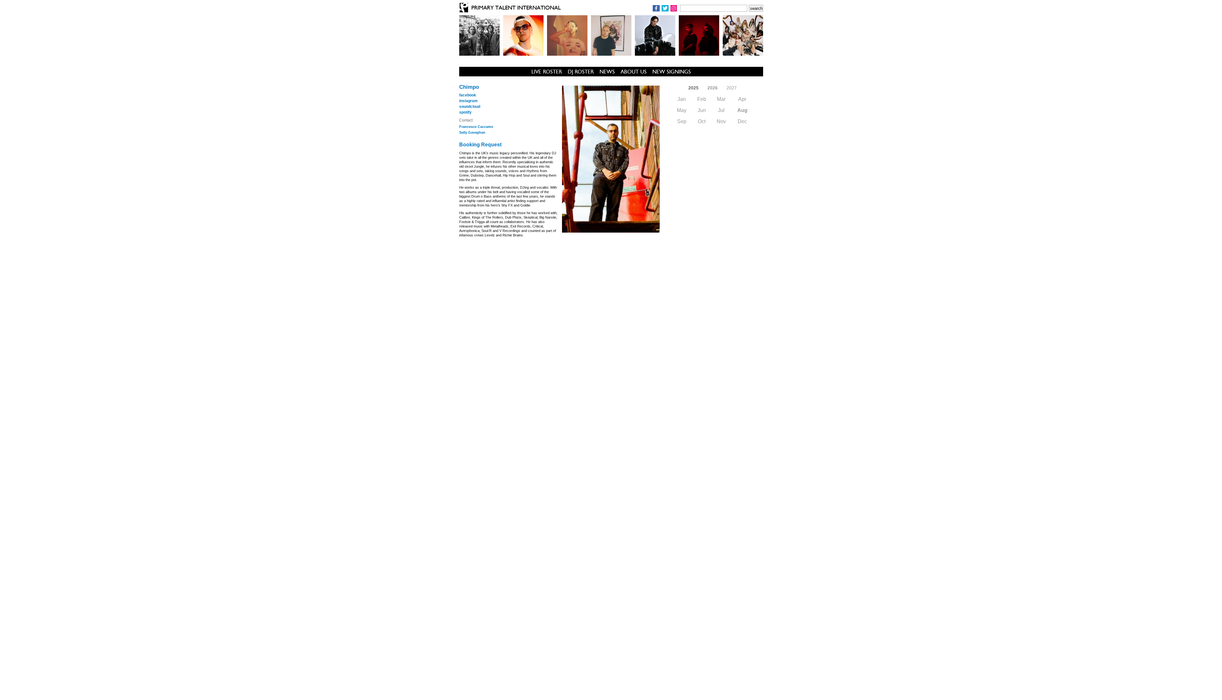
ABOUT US (634, 71)
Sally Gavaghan (472, 132)
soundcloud (469, 106)
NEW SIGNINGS (671, 71)
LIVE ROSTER (546, 71)
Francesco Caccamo (476, 127)
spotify (465, 112)
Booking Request (480, 144)
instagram (468, 101)
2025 (693, 87)
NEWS (607, 71)
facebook (467, 95)
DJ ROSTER (581, 71)
